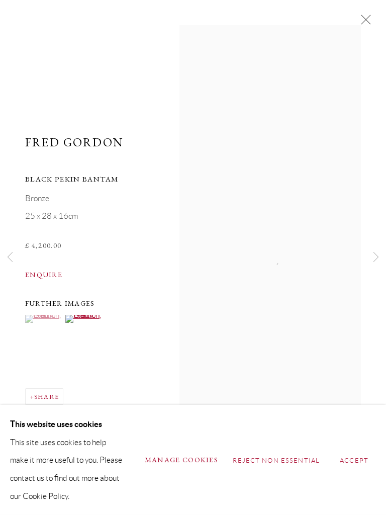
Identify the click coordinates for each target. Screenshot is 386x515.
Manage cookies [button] (181, 459)
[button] (44, 319)
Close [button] (363, 22)
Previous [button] (10, 257)
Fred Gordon (74, 142)
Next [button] (376, 257)
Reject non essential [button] (276, 460)
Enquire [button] (43, 274)
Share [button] (46, 396)
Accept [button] (354, 460)
